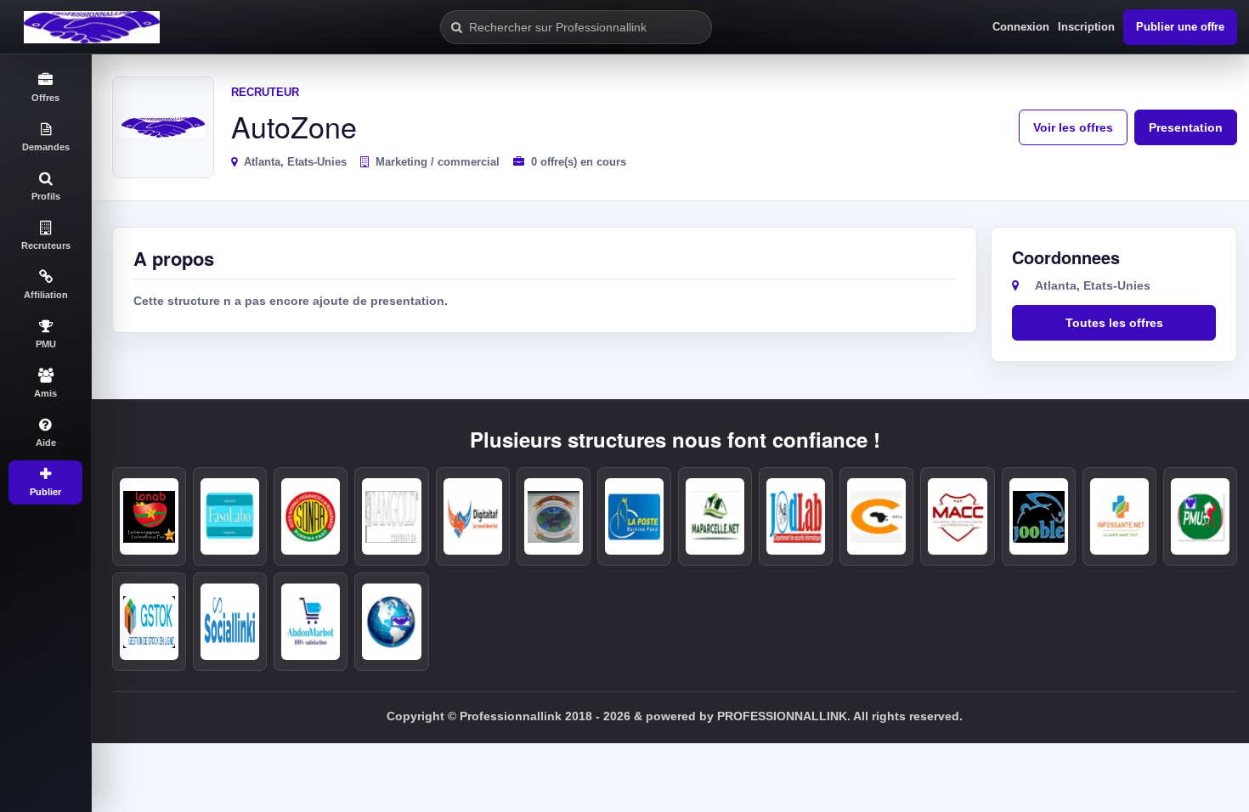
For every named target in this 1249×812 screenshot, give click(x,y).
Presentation (1186, 127)
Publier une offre (1180, 26)
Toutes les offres (1114, 323)
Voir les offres (1073, 127)
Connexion (1020, 26)
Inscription (1086, 26)
